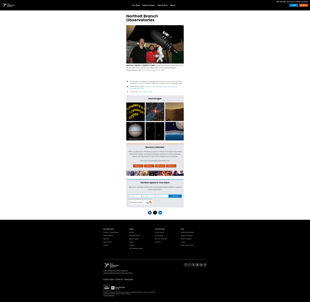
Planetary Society (150, 87)
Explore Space (149, 5)
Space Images (147, 92)
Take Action (162, 5)
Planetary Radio (134, 235)
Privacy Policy (149, 199)
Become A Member (161, 239)
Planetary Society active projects (166, 87)
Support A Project (186, 235)
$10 (149, 166)
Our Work (136, 5)
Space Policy (107, 242)
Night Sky (106, 239)
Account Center (108, 279)
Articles (131, 232)
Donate (303, 5)
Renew (299, 2)
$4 (138, 166)
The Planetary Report (136, 248)
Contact (158, 242)
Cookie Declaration (108, 295)
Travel (183, 242)
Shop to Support (186, 239)
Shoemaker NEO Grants (137, 89)
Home (140, 92)
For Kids (105, 245)
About (172, 5)
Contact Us (119, 279)
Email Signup (159, 235)
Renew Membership (187, 232)
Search (305, 2)
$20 (160, 166)
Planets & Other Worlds (110, 232)
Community (282, 2)
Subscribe (175, 196)
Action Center (159, 232)
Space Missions (108, 235)
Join (294, 5)
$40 (171, 166)
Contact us (140, 83)
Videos (131, 242)
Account (291, 2)
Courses (132, 245)
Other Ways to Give (187, 245)
